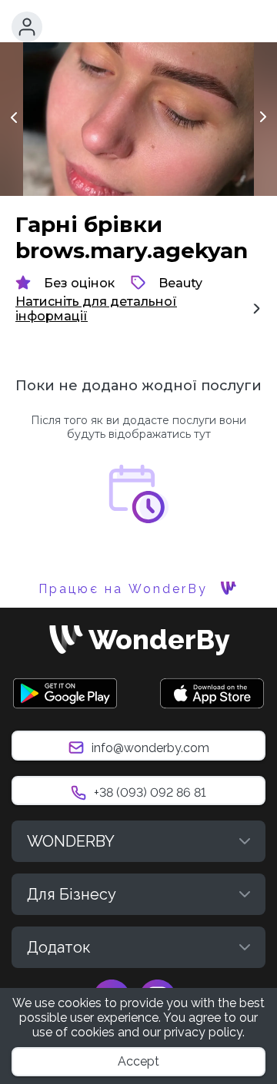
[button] (27, 27)
